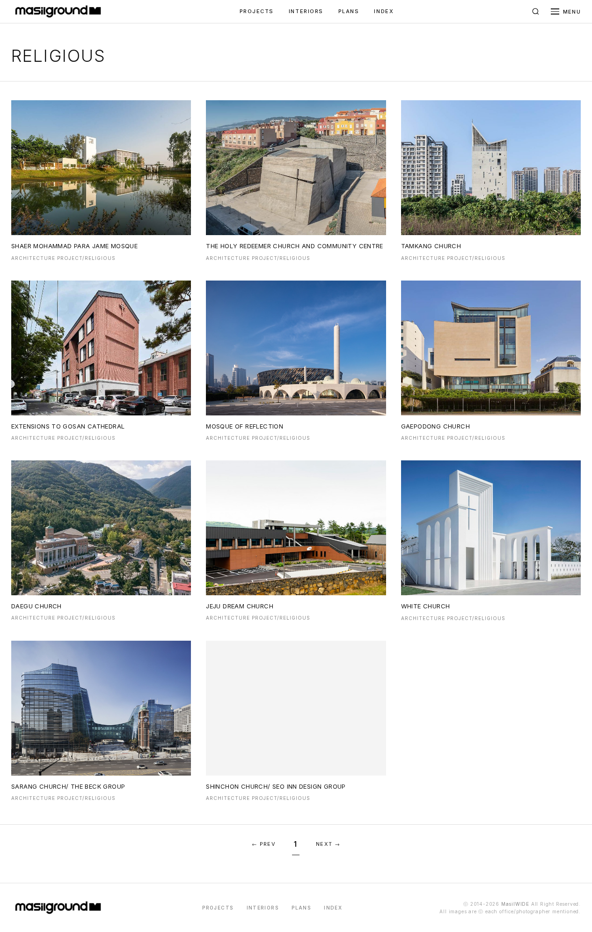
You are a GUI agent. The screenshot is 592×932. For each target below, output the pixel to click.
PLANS (348, 11)
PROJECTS (257, 11)
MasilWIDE (515, 904)
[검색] (535, 11)
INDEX (384, 11)
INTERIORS (306, 11)
